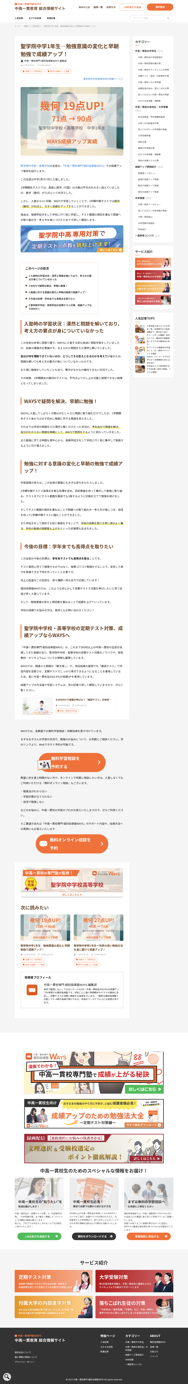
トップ (17, 26)
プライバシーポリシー (25, 1361)
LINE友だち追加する (37, 1236)
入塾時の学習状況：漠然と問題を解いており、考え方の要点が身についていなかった (60, 277)
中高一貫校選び (145, 216)
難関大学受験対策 (146, 148)
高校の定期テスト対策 (148, 160)
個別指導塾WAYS (158, 1341)
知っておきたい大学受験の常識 (152, 129)
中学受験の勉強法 (146, 223)
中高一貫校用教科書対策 (149, 63)
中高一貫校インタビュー (149, 204)
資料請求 (160, 7)
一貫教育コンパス (133, 1364)
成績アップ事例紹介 (32, 26)
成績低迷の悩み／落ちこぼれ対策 (153, 88)
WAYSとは (84, 7)
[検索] (168, 18)
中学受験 (129, 1359)
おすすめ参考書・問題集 (149, 100)
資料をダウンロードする (92, 1236)
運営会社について (23, 1352)
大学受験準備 (144, 135)
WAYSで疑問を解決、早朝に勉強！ (48, 285)
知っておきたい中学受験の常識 (152, 210)
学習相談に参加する (147, 1236)
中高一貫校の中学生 (134, 1341)
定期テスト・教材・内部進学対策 (153, 75)
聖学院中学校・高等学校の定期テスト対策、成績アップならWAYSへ (60, 306)
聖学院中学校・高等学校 (35, 166)
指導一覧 (98, 7)
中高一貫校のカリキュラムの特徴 (153, 69)
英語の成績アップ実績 (148, 179)
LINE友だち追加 (132, 7)
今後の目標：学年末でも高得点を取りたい (52, 298)
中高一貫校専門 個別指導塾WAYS (83, 166)
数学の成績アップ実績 (59, 71)
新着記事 (51, 18)
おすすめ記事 (35, 18)
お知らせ (111, 7)
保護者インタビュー (147, 173)
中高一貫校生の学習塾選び (150, 57)
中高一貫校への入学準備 (149, 82)
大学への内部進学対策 (148, 123)
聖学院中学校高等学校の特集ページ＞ (103, 79)
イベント (154, 1356)
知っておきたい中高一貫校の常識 (153, 94)
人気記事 (19, 18)
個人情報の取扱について (26, 1356)
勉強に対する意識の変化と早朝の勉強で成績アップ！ (58, 292)
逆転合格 (142, 141)
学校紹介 (142, 229)
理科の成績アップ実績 (148, 191)
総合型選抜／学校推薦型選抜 (151, 116)
